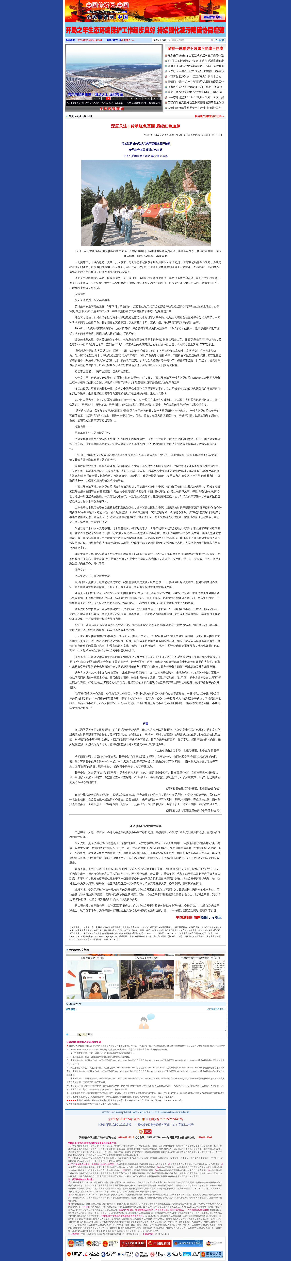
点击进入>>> (128, 40)
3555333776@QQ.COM (90, 40)
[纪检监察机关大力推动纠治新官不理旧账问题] (145, 33)
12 (144, 98)
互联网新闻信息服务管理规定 (118, 1053)
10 (135, 98)
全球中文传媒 (92, 10)
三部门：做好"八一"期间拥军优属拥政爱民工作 (196, 81)
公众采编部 (117, 1112)
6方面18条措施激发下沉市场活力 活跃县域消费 (196, 60)
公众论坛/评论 (84, 116)
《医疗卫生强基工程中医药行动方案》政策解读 (196, 71)
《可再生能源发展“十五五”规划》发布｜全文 (194, 76)
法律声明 (127, 1112)
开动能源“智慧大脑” (201, 977)
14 (154, 98)
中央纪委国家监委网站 (188, 134)
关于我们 (106, 1112)
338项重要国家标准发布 (146, 977)
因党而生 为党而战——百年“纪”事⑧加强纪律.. (89, 103)
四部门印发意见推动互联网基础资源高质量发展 (196, 102)
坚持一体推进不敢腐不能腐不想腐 (195, 48)
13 (149, 98)
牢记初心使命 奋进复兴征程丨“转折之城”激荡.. (136, 103)
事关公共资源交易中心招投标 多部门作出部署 (195, 92)
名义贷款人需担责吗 (92, 977)
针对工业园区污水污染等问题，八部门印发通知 (196, 66)
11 (140, 98)
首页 (71, 116)
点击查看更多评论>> (216, 1009)
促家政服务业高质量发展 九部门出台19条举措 (195, 86)
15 (158, 98)
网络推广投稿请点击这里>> (209, 116)
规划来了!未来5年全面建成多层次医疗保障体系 (196, 55)
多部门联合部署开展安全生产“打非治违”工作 (194, 107)
